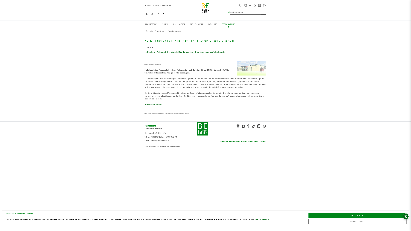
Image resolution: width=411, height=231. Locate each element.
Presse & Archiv (228, 24)
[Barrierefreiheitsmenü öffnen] (406, 216)
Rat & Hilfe (212, 24)
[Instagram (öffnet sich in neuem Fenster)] (245, 5)
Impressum (157, 5)
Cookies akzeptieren (357, 215)
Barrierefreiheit (234, 141)
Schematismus (253, 141)
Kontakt (148, 5)
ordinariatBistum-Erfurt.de (159, 141)
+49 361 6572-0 (155, 137)
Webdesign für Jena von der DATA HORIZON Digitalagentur (164, 146)
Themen (165, 24)
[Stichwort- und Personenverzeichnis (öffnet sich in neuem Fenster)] (259, 5)
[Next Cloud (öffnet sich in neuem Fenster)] (264, 5)
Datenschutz (167, 5)
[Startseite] (205, 9)
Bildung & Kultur (196, 24)
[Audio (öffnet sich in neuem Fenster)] (240, 5)
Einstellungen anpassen (357, 221)
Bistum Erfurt (150, 24)
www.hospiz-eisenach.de (153, 105)
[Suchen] (263, 12)
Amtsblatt (263, 141)
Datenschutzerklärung (262, 219)
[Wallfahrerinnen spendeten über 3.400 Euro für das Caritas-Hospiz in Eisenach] (251, 68)
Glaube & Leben (179, 24)
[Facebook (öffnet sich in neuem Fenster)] (250, 5)
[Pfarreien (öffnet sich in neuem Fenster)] (254, 5)
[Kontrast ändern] (146, 14)
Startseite (149, 31)
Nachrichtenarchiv (174, 31)
